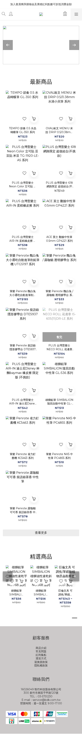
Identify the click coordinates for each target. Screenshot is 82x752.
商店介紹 (41, 648)
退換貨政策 (41, 662)
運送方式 (41, 658)
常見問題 (41, 651)
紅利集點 (41, 655)
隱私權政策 (41, 665)
